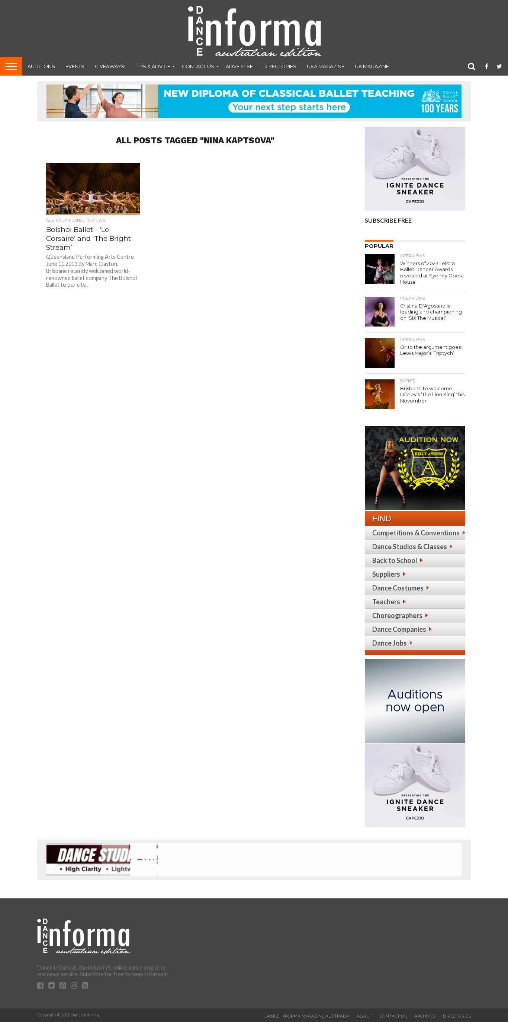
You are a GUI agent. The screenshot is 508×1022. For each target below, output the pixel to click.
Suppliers (386, 574)
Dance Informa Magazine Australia (306, 1016)
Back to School (394, 560)
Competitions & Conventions (416, 533)
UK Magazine (372, 66)
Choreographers (397, 615)
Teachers (386, 602)
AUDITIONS (41, 66)
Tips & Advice (153, 66)
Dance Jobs (389, 643)
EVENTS (74, 66)
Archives (424, 1016)
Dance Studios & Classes (409, 546)
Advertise (239, 66)
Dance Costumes (398, 588)
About (364, 1016)
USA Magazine (325, 66)
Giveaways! (110, 66)
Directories (279, 66)
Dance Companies (399, 629)
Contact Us (198, 66)
